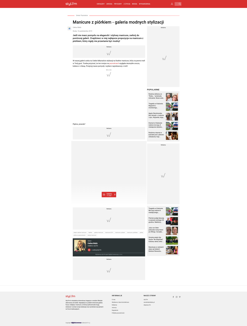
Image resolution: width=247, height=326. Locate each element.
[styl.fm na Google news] (69, 28)
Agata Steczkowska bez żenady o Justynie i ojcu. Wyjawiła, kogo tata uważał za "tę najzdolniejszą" (156, 115)
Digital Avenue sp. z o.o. (115, 254)
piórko (141, 232)
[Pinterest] (180, 297)
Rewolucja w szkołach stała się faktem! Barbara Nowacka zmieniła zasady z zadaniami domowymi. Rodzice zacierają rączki (156, 249)
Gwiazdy (101, 4)
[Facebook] (173, 297)
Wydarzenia (144, 4)
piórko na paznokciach (79, 235)
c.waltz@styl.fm (96, 250)
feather (90, 232)
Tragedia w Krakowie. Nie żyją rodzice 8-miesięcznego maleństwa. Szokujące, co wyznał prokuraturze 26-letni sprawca (156, 210)
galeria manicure (98, 232)
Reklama (114, 305)
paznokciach (114, 63)
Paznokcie (84, 15)
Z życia (127, 4)
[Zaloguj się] (171, 4)
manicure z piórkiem (132, 232)
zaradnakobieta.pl (149, 302)
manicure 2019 (109, 232)
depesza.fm (147, 305)
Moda (134, 4)
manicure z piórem (120, 232)
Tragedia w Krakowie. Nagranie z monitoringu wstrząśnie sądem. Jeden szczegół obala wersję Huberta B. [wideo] (156, 106)
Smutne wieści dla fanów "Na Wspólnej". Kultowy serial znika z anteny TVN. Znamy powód (156, 239)
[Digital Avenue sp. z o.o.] (76, 322)
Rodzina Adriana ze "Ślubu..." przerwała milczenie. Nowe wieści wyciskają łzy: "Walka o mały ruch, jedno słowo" (156, 96)
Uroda (109, 4)
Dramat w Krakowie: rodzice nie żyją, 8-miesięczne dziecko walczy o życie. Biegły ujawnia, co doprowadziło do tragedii (156, 125)
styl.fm (146, 299)
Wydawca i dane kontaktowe (120, 302)
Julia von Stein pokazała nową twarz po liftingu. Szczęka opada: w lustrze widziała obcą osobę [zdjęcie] (156, 230)
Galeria (109, 194)
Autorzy (114, 307)
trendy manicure (92, 235)
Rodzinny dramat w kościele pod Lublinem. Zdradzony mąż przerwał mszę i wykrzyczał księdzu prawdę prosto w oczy (156, 135)
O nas (113, 299)
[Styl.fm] (73, 4)
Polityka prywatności (118, 313)
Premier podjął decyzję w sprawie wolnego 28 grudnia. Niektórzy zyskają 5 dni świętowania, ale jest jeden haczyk (156, 220)
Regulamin (115, 310)
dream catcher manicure (80, 232)
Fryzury (118, 4)
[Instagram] (177, 297)
